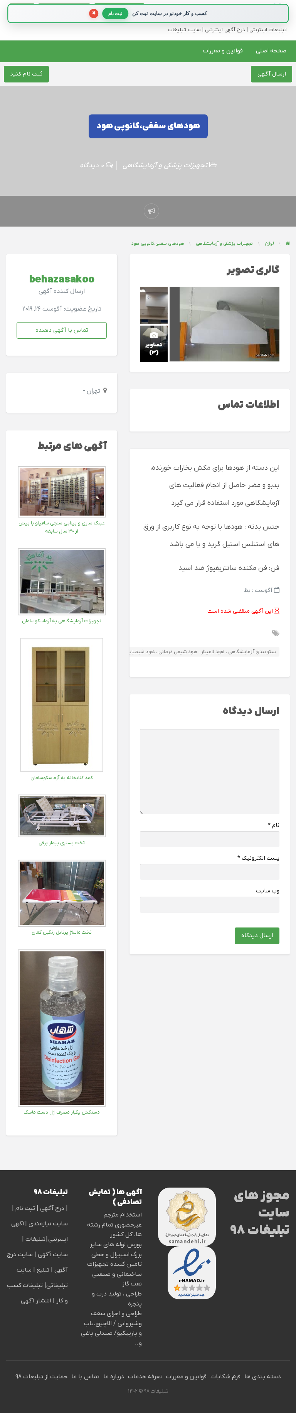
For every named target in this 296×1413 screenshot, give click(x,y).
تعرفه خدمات (145, 1377)
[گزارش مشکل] (151, 211)
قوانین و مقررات (223, 51)
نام (273, 825)
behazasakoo (61, 280)
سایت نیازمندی (48, 1224)
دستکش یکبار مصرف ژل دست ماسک (62, 1112)
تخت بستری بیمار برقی (62, 843)
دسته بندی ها (262, 1377)
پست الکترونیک (258, 858)
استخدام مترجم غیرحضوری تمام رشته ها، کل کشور (114, 1224)
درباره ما (113, 1377)
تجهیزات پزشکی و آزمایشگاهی (165, 165)
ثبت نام (26, 1208)
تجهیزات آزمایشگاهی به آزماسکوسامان (61, 621)
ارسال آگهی (271, 74)
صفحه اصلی (271, 51)
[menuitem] (271, 51)
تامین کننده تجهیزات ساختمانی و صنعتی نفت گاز (114, 1274)
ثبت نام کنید (26, 74)
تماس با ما (85, 1377)
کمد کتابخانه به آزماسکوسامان (61, 778)
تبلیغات (34, 1239)
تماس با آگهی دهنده (61, 330)
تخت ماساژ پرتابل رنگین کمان (62, 932)
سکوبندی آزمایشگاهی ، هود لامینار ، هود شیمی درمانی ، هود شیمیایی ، (199, 652)
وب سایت (267, 891)
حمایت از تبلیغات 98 (41, 1377)
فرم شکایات (225, 1377)
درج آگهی (51, 1208)
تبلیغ (42, 1270)
